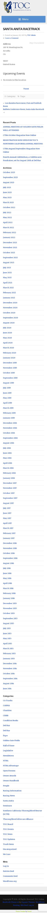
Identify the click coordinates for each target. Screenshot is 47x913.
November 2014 (10, 668)
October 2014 (9, 673)
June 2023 (7, 192)
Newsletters (8, 756)
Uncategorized (9, 849)
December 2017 (10, 483)
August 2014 (8, 683)
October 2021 (9, 252)
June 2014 (7, 688)
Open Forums (9, 771)
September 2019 (10, 378)
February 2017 (9, 533)
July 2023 (7, 187)
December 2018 (10, 423)
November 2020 (10, 307)
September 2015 (10, 618)
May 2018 (7, 458)
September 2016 (10, 558)
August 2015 (8, 623)
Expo (5, 735)
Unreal (29, 911)
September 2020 (10, 318)
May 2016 (7, 578)
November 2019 (10, 368)
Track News (8, 844)
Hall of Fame (8, 745)
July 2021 (7, 267)
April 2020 (7, 343)
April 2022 (7, 222)
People (6, 786)
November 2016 (10, 548)
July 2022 (7, 212)
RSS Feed (24, 905)
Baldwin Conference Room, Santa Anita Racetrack (23, 109)
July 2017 (7, 508)
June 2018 (7, 453)
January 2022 (9, 237)
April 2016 (7, 583)
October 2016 (9, 553)
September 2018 (10, 438)
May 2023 (7, 197)
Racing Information (12, 791)
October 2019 (9, 373)
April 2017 (7, 523)
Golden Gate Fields (11, 740)
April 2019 (7, 403)
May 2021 (7, 277)
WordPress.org (10, 881)
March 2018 (8, 468)
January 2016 (9, 598)
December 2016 (10, 543)
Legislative (8, 750)
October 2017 (9, 493)
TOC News (7, 834)
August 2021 (8, 262)
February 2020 (9, 353)
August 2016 (8, 563)
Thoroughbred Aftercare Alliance (18, 819)
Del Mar (6, 725)
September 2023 (10, 177)
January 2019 (9, 418)
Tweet (26, 89)
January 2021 (9, 298)
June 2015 (7, 633)
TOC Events (8, 829)
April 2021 (7, 283)
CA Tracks (7, 700)
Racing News (9, 796)
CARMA (6, 705)
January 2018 (9, 478)
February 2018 (9, 473)
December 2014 (10, 663)
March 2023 (8, 202)
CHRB (5, 715)
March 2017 (8, 528)
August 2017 (8, 503)
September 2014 (10, 678)
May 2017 (7, 518)
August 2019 (8, 383)
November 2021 (10, 247)
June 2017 (7, 513)
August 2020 (8, 323)
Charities (7, 710)
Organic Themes (28, 902)
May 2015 (7, 638)
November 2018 (10, 428)
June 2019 (7, 393)
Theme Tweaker (20, 911)
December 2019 (10, 363)
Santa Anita (8, 801)
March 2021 (8, 287)
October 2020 (9, 313)
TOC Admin (31, 35)
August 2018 (8, 443)
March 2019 (8, 408)
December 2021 (10, 242)
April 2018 (7, 463)
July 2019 (7, 388)
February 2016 (9, 593)
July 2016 (7, 568)
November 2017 (10, 488)
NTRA (5, 761)
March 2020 (8, 348)
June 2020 (7, 333)
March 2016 (8, 588)
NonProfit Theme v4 (11, 902)
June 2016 (7, 573)
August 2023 (8, 182)
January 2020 (9, 358)
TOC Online (23, 7)
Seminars (7, 806)
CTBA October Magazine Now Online (19, 135)
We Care (6, 854)
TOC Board (8, 824)
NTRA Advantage (11, 765)
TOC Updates (9, 839)
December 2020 (10, 303)
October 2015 (9, 613)
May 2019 (7, 398)
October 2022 (9, 207)
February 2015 (9, 653)
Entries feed (8, 871)
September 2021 (10, 257)
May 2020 (7, 338)
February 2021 (9, 292)
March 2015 (8, 648)
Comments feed (10, 876)
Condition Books (10, 720)
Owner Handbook (11, 781)
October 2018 (9, 433)
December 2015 (10, 603)
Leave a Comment (11, 38)
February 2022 (9, 232)
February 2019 (9, 413)
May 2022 (7, 217)
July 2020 (7, 328)
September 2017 (10, 498)
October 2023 (9, 172)
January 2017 (9, 538)
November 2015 (10, 608)
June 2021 (7, 272)
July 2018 (7, 448)
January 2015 (9, 658)
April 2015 (7, 643)
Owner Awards (9, 776)
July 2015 (7, 628)
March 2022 (8, 227)
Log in (6, 866)
